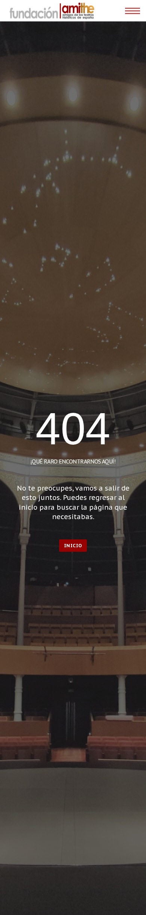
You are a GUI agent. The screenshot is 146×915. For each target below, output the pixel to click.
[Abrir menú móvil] (132, 11)
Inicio (73, 545)
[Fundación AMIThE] (51, 11)
